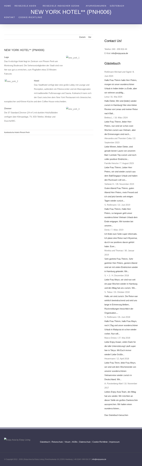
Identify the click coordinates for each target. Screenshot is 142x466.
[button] (47, 17)
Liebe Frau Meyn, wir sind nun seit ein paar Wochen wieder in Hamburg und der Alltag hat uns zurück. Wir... (120, 283)
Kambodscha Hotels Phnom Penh (17, 132)
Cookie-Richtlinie (100, 442)
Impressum (114, 442)
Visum (67, 442)
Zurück (82, 37)
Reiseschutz (57, 442)
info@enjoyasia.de (119, 53)
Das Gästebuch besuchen (116, 415)
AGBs (75, 442)
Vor (89, 37)
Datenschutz (85, 442)
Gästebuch (45, 442)
